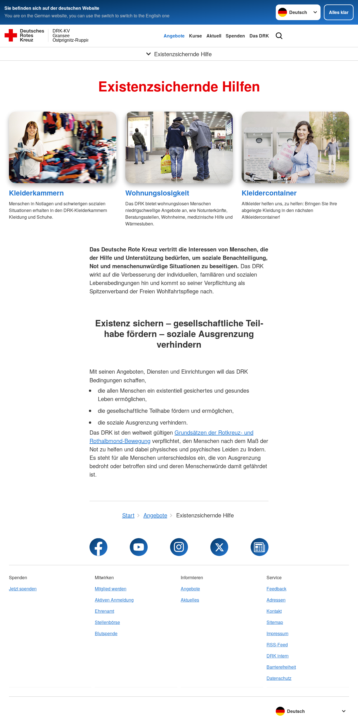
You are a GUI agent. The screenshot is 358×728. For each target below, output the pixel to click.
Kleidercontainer (269, 193)
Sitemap (275, 622)
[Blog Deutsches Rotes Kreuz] (259, 547)
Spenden (235, 35)
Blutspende (106, 633)
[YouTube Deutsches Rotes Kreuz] (139, 547)
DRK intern (278, 655)
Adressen (276, 600)
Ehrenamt (104, 611)
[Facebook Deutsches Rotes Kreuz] (98, 547)
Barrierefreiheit (281, 667)
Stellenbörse (107, 622)
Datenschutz (279, 678)
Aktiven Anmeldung (114, 600)
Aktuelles (190, 600)
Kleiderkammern (36, 193)
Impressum (277, 633)
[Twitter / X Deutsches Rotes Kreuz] (219, 547)
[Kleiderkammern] (62, 147)
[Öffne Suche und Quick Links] (279, 35)
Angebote (174, 35)
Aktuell (213, 35)
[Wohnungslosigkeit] (179, 147)
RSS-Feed (277, 644)
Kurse (195, 35)
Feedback (276, 588)
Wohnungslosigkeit (157, 193)
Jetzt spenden (23, 588)
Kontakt (274, 611)
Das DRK (259, 35)
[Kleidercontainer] (295, 147)
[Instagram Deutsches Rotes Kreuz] (179, 547)
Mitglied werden (110, 588)
